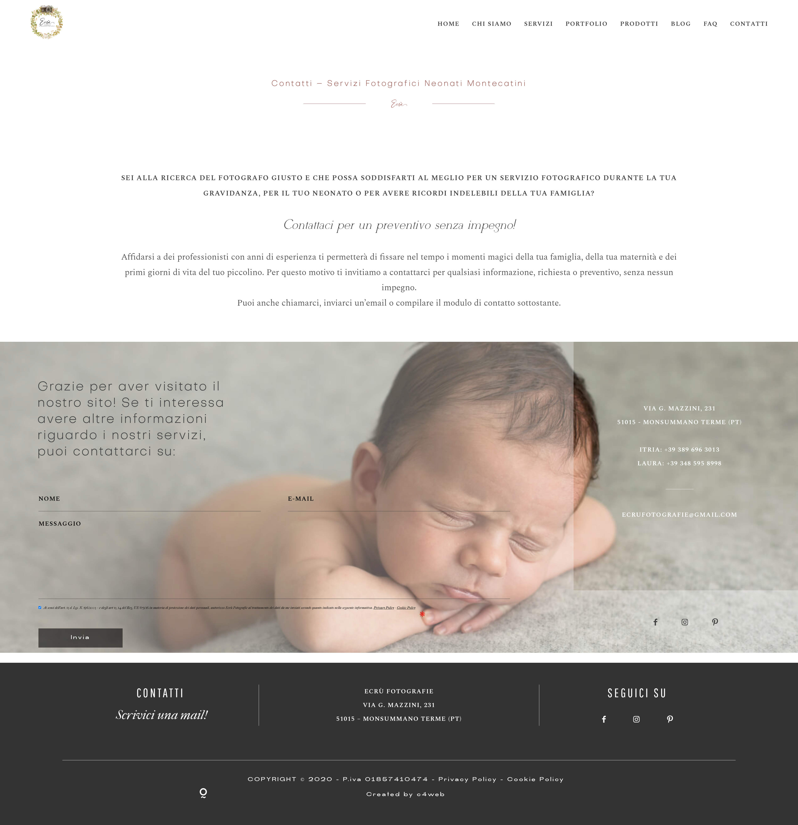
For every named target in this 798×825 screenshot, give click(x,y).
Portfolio (586, 24)
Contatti (749, 24)
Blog (681, 24)
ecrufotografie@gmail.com (679, 515)
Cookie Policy (406, 607)
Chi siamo (492, 24)
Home (448, 24)
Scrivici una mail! (160, 712)
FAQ (710, 24)
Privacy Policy (383, 607)
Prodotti (639, 24)
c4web (431, 795)
